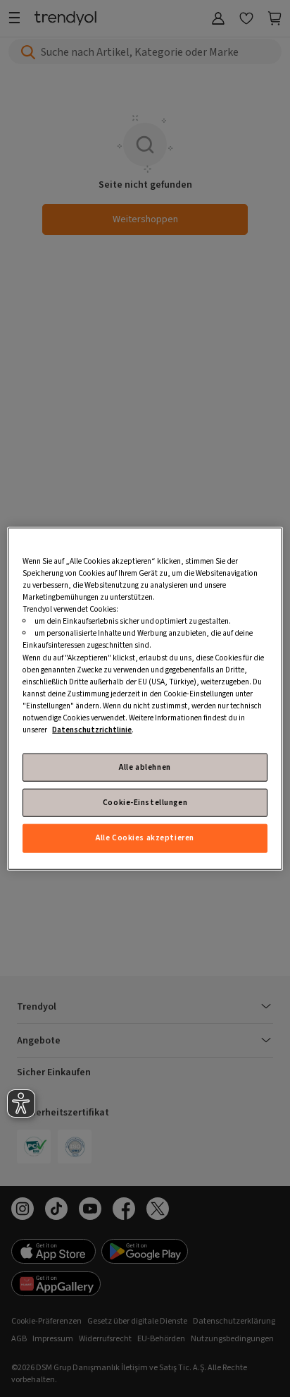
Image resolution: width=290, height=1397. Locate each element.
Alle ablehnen (144, 767)
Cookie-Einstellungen (145, 803)
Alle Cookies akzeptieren (145, 838)
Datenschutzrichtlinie (92, 730)
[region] (144, 699)
